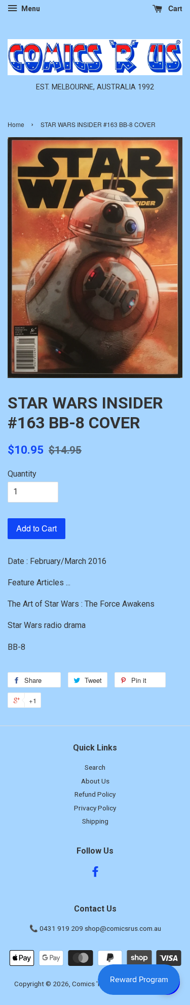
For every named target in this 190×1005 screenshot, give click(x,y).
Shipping (95, 821)
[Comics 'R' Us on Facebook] (95, 873)
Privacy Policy (95, 808)
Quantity (22, 474)
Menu (30, 9)
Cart (174, 8)
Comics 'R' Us (92, 984)
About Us (95, 781)
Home (16, 124)
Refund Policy (95, 794)
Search (95, 767)
